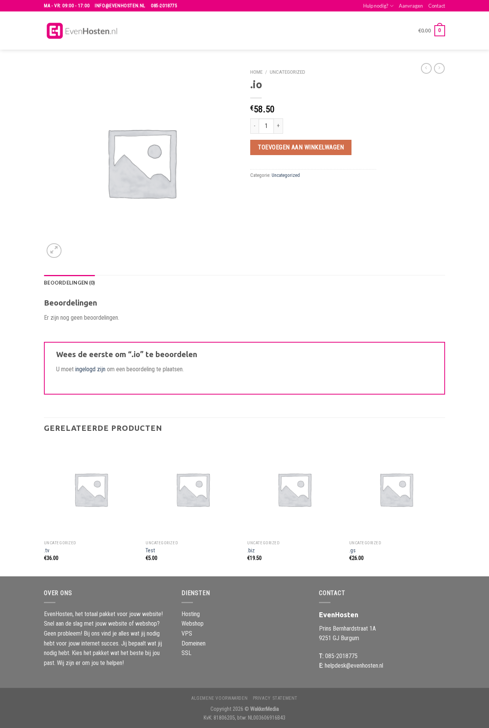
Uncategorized (287, 72)
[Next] (443, 509)
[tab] (69, 282)
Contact (436, 6)
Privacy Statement (275, 698)
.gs (352, 550)
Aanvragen (411, 6)
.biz (251, 550)
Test (150, 550)
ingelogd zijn (90, 369)
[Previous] (44, 509)
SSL (186, 653)
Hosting (190, 614)
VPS (186, 633)
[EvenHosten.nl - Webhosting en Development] (82, 31)
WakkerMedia (264, 709)
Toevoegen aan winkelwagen (301, 147)
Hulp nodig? (376, 6)
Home (256, 72)
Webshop (192, 623)
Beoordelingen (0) (69, 283)
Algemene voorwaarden (219, 698)
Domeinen (193, 643)
